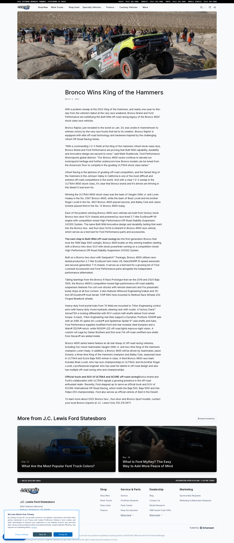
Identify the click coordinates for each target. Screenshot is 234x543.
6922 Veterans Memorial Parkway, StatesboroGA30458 (41, 2)
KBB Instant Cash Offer (160, 510)
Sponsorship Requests (190, 495)
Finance (104, 510)
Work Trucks (106, 500)
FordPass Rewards (129, 500)
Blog (152, 495)
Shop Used (105, 505)
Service (124, 495)
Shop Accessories (129, 510)
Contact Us (155, 500)
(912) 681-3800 (131, 2)
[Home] (23, 7)
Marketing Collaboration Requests (195, 500)
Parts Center (126, 505)
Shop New (105, 495)
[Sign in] (214, 7)
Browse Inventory (206, 418)
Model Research (157, 505)
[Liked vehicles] (210, 7)
